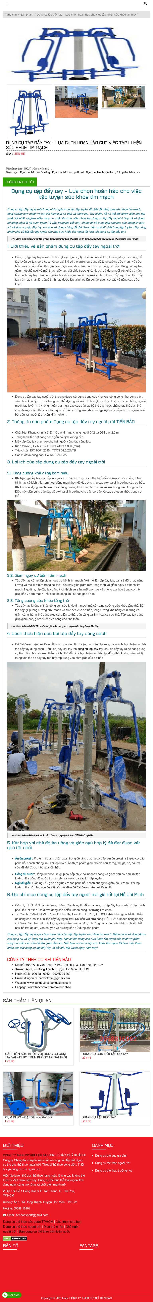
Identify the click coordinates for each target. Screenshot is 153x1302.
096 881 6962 (41, 973)
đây (136, 238)
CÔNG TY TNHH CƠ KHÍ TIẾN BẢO (26, 1155)
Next (150, 112)
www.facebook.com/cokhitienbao (49, 987)
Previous (3, 112)
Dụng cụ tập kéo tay (99, 1117)
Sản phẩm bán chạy (128, 172)
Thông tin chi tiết (19, 182)
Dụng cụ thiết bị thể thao (100, 172)
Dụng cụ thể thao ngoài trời (68, 172)
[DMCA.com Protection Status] (15, 1238)
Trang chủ (10, 14)
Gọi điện (14, 1295)
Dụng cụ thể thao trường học (113, 1170)
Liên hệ (10, 1061)
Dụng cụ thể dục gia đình (110, 1155)
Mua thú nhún (53, 1226)
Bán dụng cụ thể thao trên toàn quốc (44, 1231)
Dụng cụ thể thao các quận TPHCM (28, 1221)
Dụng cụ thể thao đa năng (35, 172)
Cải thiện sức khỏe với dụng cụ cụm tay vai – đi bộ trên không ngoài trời (36, 1055)
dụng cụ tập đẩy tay (90, 649)
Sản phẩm (26, 14)
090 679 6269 (61, 973)
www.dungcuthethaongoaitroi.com (49, 982)
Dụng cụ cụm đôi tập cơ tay (105, 1054)
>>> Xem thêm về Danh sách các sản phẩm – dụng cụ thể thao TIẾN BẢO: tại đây (52, 835)
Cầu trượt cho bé (68, 1221)
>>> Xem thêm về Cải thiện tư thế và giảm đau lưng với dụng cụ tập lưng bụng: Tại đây (54, 626)
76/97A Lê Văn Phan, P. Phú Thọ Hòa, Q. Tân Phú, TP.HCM (64, 964)
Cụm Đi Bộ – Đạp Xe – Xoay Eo (28, 1117)
